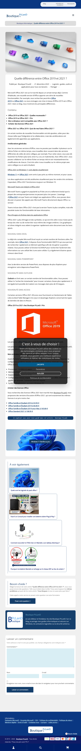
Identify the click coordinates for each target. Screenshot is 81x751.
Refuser (40, 373)
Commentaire (12, 647)
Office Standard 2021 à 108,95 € (20, 411)
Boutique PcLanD (33, 614)
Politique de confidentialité (49, 720)
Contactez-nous (34, 722)
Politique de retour (65, 720)
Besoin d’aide (72, 734)
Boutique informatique (24, 23)
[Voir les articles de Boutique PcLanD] (15, 620)
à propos (44, 722)
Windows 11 (12, 174)
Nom (8, 672)
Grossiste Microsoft (26, 720)
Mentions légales (10, 722)
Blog (44, 3)
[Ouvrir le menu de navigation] (73, 15)
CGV (36, 720)
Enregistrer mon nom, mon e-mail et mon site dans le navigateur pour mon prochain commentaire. (40, 683)
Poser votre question (22, 601)
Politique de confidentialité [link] (40, 378)
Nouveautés (71, 3)
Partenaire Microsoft (12, 720)
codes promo (52, 722)
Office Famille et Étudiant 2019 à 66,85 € (23, 406)
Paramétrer (40, 369)
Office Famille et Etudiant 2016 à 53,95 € (23, 403)
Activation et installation (59, 4)
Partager (54, 87)
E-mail (44, 672)
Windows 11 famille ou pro (40, 442)
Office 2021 (18, 101)
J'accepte (40, 364)
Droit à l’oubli (22, 722)
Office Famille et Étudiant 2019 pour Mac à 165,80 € (28, 408)
